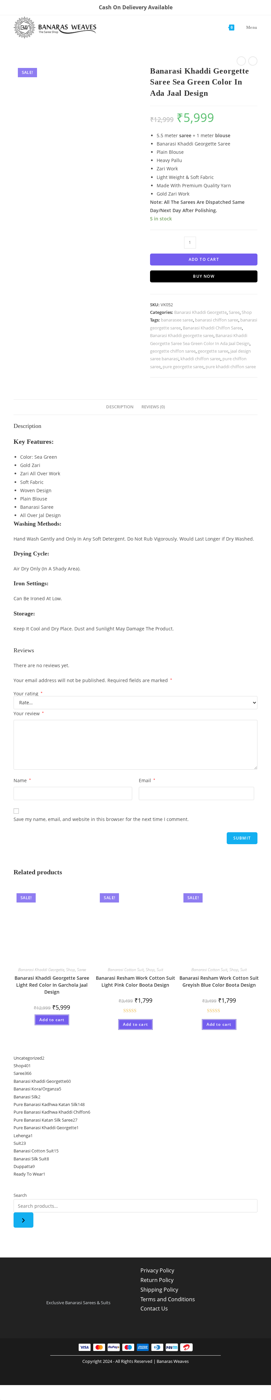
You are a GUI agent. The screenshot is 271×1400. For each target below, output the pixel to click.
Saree (234, 312)
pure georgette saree (183, 367)
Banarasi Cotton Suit (126, 969)
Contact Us (154, 1308)
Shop (247, 312)
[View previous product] (241, 61)
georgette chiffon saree (173, 351)
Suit (160, 969)
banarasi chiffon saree (216, 320)
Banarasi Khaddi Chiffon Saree (212, 328)
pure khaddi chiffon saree (231, 367)
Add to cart (204, 259)
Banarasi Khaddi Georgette (200, 312)
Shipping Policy (159, 1289)
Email (147, 780)
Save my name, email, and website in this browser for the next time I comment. (101, 819)
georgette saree (213, 351)
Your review (29, 713)
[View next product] (252, 61)
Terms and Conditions (167, 1299)
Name (22, 780)
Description (120, 407)
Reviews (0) (153, 407)
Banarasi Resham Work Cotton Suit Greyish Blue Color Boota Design (219, 981)
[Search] (23, 1220)
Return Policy (157, 1280)
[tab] (120, 407)
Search (20, 1195)
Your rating (28, 693)
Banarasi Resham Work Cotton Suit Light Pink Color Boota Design (135, 981)
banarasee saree (177, 320)
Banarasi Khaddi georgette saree (181, 335)
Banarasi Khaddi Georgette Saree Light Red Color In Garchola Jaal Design (52, 985)
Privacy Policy (157, 1270)
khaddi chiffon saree (200, 359)
